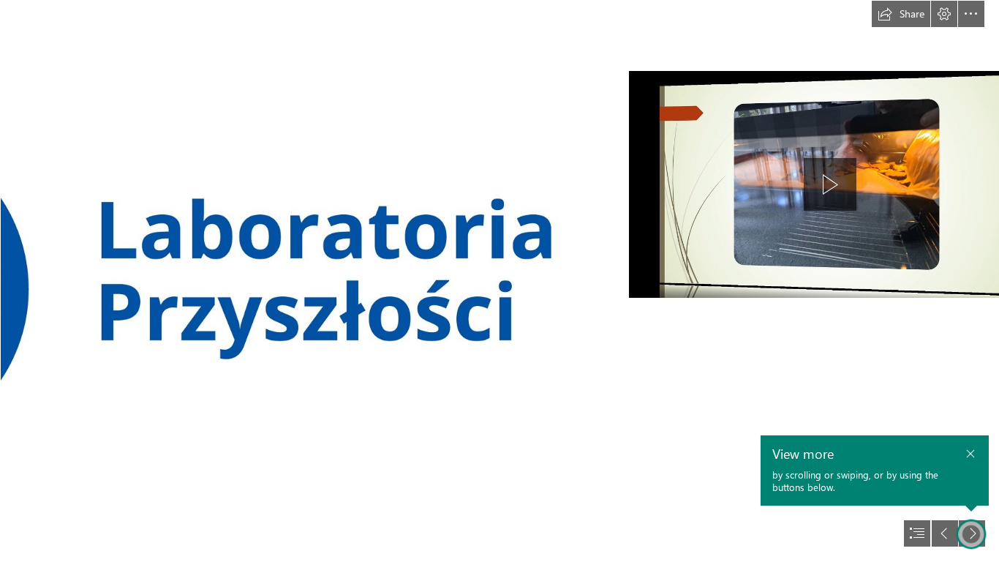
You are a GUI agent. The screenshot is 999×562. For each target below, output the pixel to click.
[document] (499, 281)
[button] (901, 14)
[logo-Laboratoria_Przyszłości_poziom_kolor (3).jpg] (300, 281)
